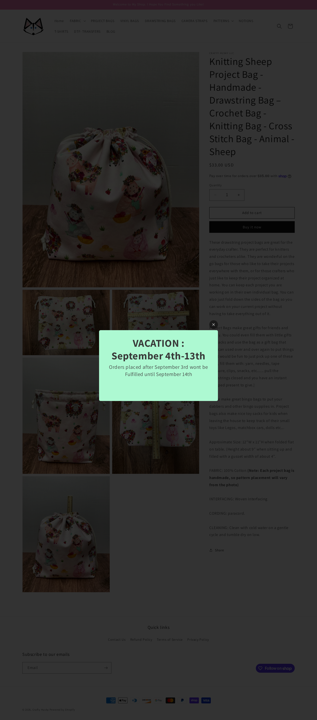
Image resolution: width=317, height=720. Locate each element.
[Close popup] (213, 324)
